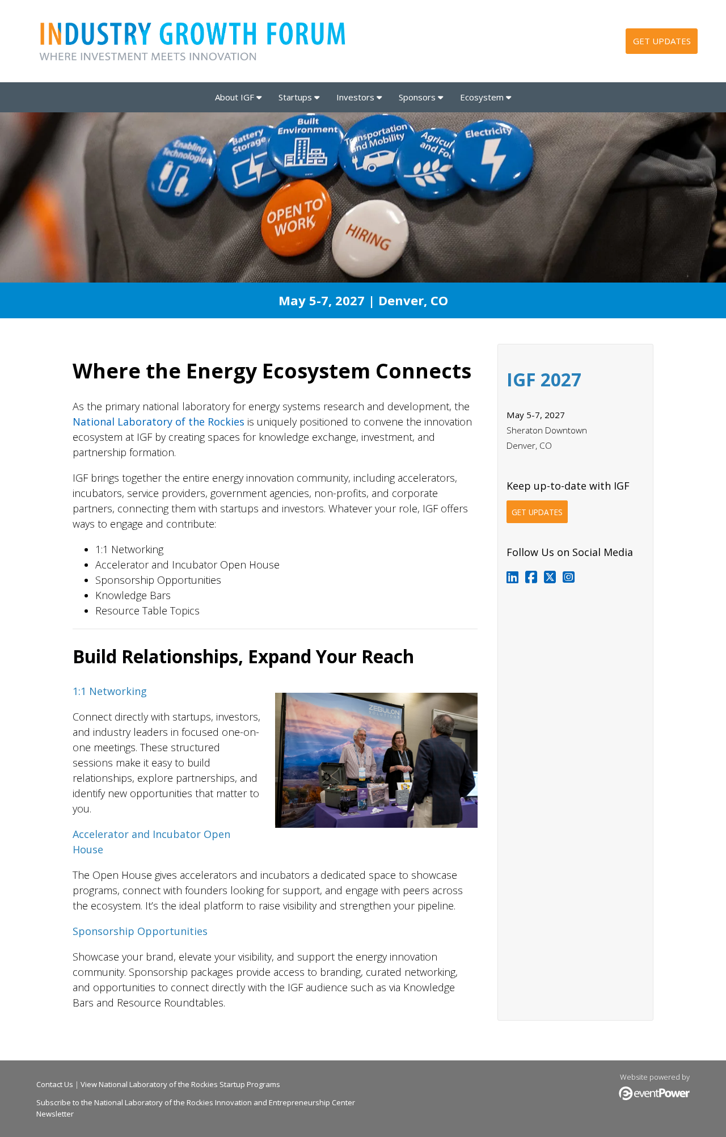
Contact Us (54, 1084)
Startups (296, 97)
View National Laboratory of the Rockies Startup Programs (180, 1084)
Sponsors (418, 97)
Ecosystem (483, 97)
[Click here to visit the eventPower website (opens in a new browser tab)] (654, 1097)
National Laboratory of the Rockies (158, 421)
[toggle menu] (258, 97)
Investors (356, 97)
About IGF (235, 97)
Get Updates (662, 41)
